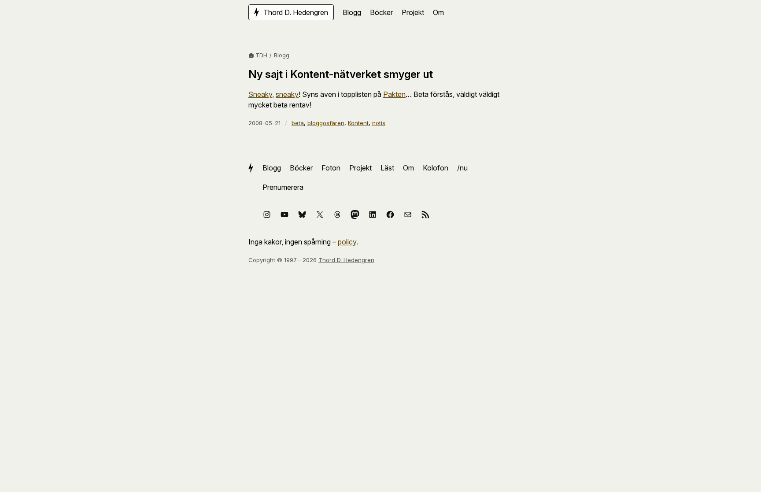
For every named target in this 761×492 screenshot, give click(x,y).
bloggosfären (325, 122)
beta (298, 122)
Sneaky (260, 94)
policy (347, 241)
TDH (261, 55)
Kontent (358, 122)
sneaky (287, 94)
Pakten (394, 94)
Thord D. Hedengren (346, 259)
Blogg (281, 55)
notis (378, 122)
